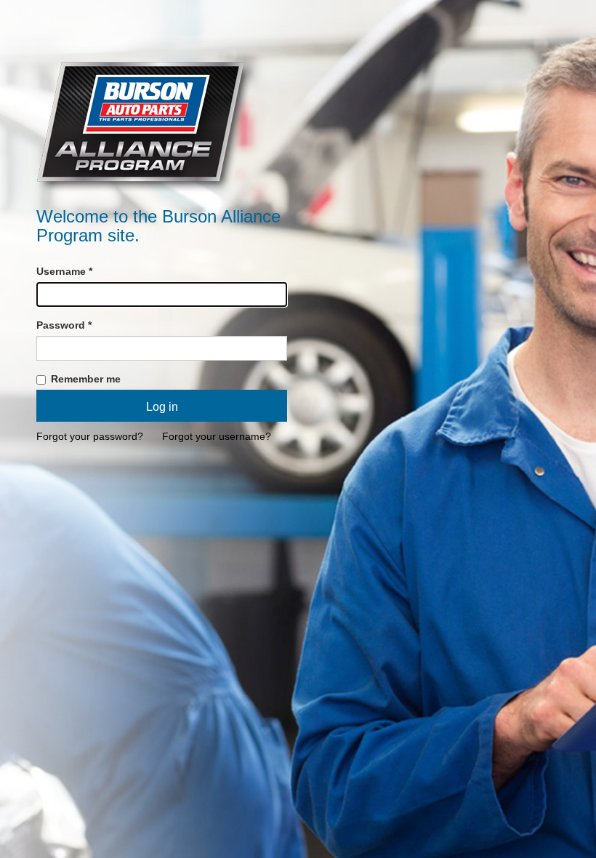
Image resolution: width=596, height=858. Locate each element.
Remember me (84, 379)
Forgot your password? (89, 436)
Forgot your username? (216, 436)
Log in (162, 407)
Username (64, 271)
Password (64, 325)
